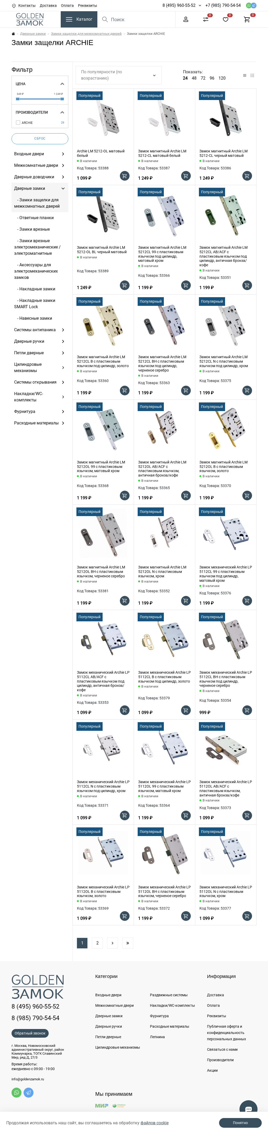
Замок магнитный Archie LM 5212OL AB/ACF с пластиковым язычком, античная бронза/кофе (162, 468)
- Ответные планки (34, 217)
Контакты (27, 5)
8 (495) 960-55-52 (179, 5)
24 (185, 78)
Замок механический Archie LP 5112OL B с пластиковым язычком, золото (103, 891)
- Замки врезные (32, 229)
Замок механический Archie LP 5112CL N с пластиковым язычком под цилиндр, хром (103, 786)
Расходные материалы (169, 1026)
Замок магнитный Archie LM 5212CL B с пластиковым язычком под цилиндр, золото (103, 361)
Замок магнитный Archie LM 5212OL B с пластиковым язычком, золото (223, 466)
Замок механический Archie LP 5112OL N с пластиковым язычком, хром (225, 891)
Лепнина (157, 1037)
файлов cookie (155, 1122)
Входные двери (108, 995)
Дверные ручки (108, 1026)
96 (212, 78)
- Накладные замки (34, 288)
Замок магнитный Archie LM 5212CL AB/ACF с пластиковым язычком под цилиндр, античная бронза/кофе (223, 256)
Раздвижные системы (169, 995)
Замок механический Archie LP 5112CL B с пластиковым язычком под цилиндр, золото (164, 676)
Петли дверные (108, 1037)
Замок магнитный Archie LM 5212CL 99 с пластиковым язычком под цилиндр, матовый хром (162, 254)
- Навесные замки (33, 318)
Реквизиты (87, 5)
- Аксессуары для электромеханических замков (36, 271)
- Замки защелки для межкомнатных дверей (37, 203)
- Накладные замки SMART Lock (34, 303)
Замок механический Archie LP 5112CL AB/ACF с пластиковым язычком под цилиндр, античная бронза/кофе (103, 681)
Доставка (48, 5)
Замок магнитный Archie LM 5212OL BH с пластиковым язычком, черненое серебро (101, 571)
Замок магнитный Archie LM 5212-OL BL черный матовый (102, 249)
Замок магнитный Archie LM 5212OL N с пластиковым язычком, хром (162, 571)
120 (222, 78)
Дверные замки (33, 34)
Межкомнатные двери (114, 1005)
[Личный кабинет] (185, 18)
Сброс (40, 138)
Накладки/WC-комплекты (172, 1005)
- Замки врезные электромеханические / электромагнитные (37, 247)
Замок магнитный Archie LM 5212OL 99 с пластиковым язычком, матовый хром (101, 466)
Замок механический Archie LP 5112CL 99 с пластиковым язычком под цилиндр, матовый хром (225, 573)
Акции (212, 1070)
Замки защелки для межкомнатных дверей (86, 34)
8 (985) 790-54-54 (35, 1018)
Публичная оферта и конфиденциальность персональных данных (226, 1032)
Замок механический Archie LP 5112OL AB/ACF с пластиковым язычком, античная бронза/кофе (225, 788)
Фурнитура (159, 1016)
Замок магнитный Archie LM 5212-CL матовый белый (162, 153)
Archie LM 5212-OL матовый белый (101, 153)
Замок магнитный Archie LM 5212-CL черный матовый (223, 153)
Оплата (67, 5)
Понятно (240, 1123)
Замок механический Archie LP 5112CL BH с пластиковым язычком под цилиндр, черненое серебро (225, 679)
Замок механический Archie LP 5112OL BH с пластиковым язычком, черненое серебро (164, 891)
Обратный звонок (30, 1033)
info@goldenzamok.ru (28, 1079)
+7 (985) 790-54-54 (223, 5)
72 (203, 78)
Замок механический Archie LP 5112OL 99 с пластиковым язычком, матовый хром (164, 786)
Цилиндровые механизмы (117, 1047)
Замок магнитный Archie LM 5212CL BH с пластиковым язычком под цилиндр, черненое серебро (162, 363)
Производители (220, 1060)
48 (194, 78)
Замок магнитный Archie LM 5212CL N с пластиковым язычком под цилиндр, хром (223, 361)
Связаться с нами (222, 1049)
